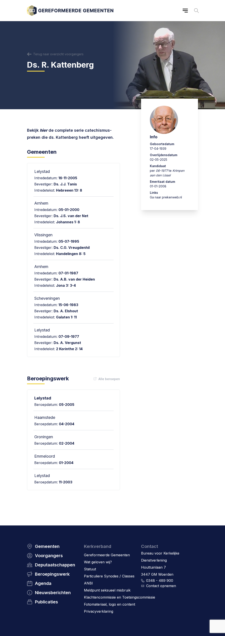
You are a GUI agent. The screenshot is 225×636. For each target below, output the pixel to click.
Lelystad (42, 398)
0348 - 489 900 (159, 580)
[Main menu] (185, 10)
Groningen (43, 436)
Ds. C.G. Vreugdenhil (72, 247)
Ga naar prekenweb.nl (166, 197)
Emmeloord (44, 456)
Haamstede (44, 417)
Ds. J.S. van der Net (71, 216)
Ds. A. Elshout (66, 311)
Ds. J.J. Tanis (65, 184)
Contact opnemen (161, 586)
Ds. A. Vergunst (67, 342)
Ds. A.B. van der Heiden (74, 279)
